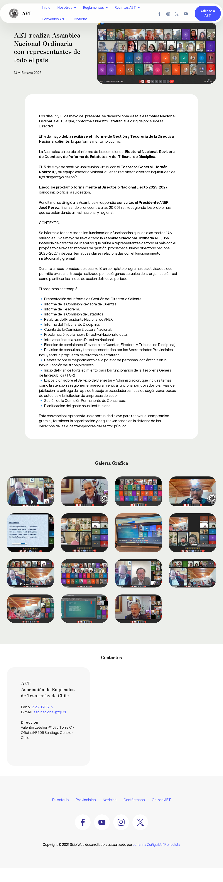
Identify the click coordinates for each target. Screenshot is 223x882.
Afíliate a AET (208, 13)
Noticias (81, 19)
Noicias (110, 799)
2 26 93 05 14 (42, 706)
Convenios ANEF (55, 19)
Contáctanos (134, 799)
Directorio (60, 799)
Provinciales (86, 799)
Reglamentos (93, 7)
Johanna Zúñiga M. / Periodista (156, 844)
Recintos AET (125, 7)
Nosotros (64, 7)
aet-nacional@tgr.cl (50, 711)
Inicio (46, 7)
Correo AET (161, 799)
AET (26, 13)
